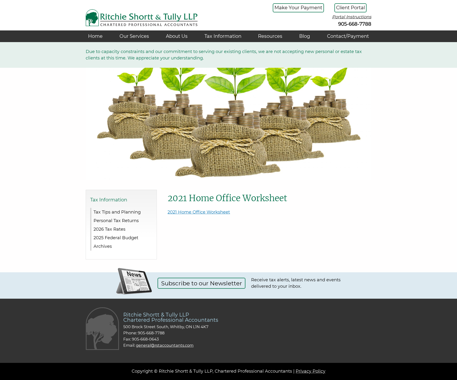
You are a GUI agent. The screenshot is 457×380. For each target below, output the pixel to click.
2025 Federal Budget (116, 237)
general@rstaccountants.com (165, 345)
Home (95, 36)
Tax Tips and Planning (117, 211)
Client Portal (350, 7)
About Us (177, 36)
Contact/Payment (348, 36)
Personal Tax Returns (116, 220)
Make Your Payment (298, 7)
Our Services (134, 36)
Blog (304, 36)
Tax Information (222, 36)
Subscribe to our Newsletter (201, 283)
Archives (103, 246)
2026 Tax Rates (109, 229)
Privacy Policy (310, 371)
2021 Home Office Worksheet (199, 212)
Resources (270, 36)
